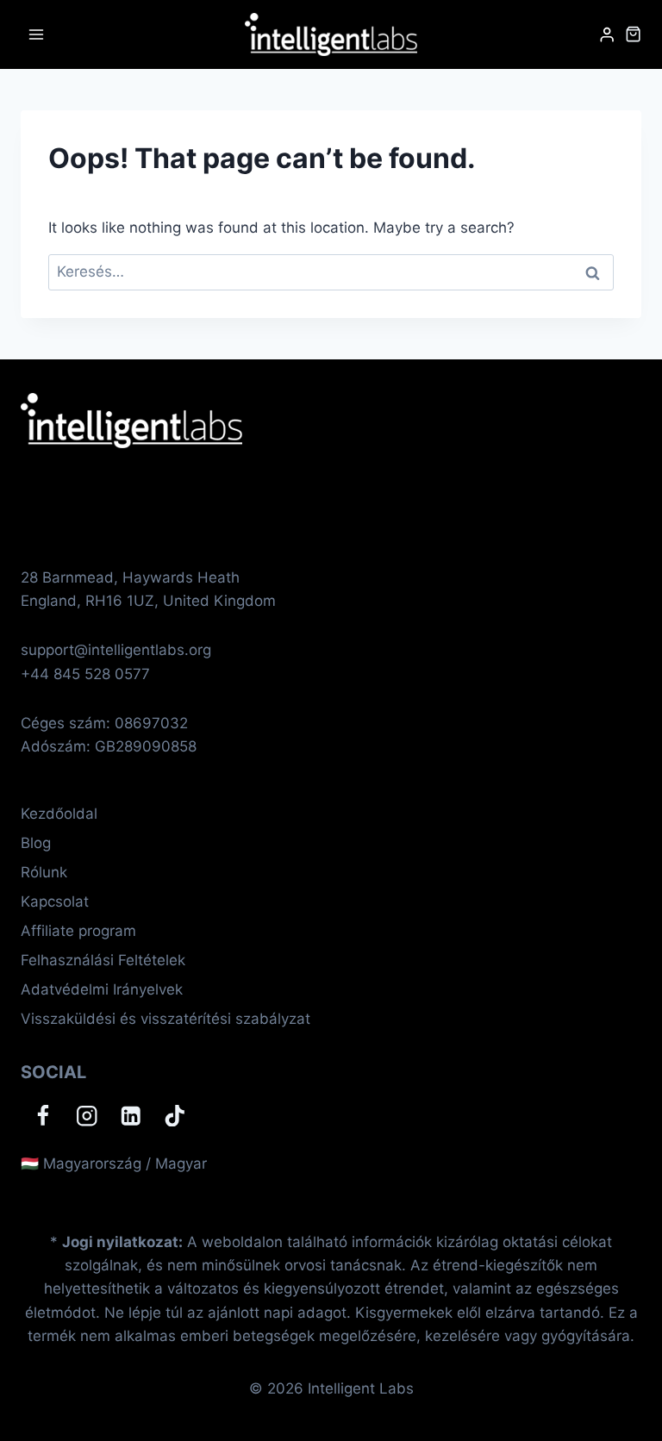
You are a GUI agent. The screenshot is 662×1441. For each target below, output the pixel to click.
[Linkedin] (131, 1116)
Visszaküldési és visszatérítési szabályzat (165, 1018)
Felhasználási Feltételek (103, 960)
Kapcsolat (55, 901)
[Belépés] (606, 35)
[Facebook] (43, 1116)
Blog (36, 843)
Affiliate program (78, 930)
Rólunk (44, 872)
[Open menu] (37, 34)
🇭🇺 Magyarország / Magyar (114, 1163)
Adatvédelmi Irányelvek (102, 989)
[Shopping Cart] (633, 34)
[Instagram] (87, 1116)
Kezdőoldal (59, 813)
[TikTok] (175, 1116)
